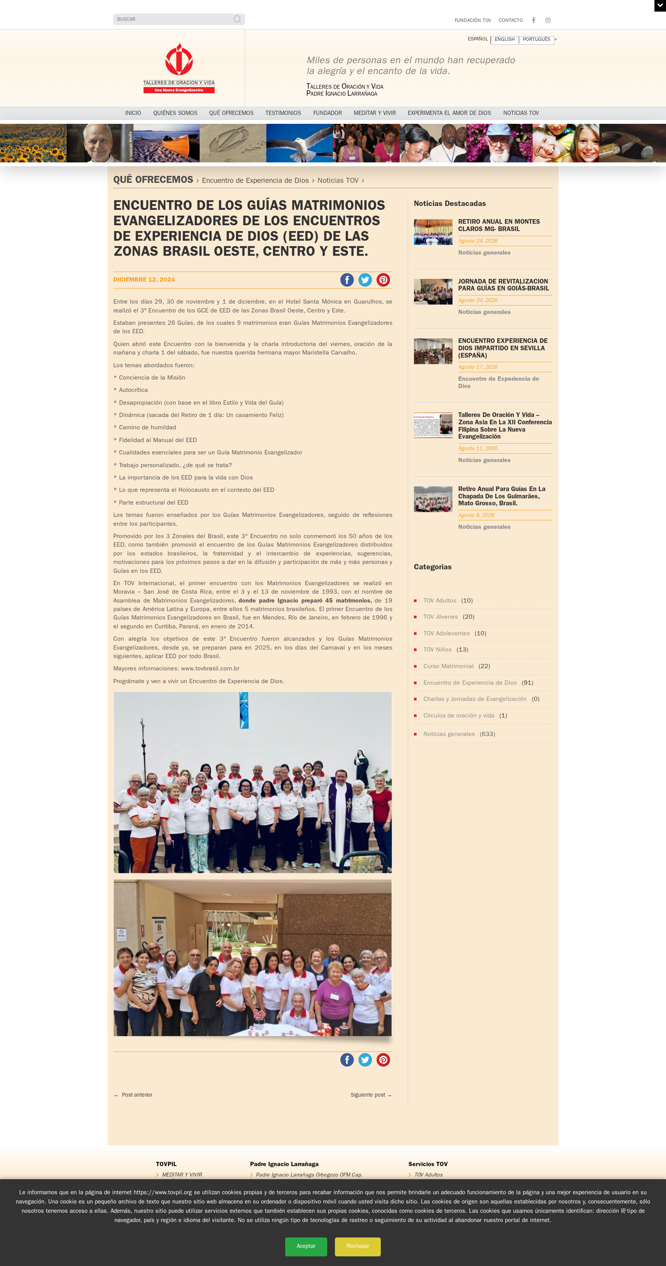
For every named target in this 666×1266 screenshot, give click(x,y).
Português (536, 39)
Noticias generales (484, 253)
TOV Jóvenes (441, 617)
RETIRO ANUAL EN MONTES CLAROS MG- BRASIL (499, 226)
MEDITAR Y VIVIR (182, 1175)
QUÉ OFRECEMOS (153, 181)
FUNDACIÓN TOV (473, 21)
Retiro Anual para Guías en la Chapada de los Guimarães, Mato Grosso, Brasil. (501, 496)
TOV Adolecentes (447, 634)
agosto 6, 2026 (476, 515)
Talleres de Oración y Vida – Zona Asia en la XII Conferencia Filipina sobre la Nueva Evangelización (505, 426)
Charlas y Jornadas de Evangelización (475, 700)
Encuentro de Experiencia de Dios (255, 181)
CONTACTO (511, 21)
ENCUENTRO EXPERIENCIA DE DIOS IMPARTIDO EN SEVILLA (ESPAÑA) (503, 348)
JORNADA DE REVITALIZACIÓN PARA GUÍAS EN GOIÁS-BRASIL (503, 286)
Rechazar (357, 1247)
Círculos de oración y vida (459, 716)
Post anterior (132, 1095)
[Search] (238, 19)
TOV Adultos (440, 601)
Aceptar (306, 1247)
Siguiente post (371, 1095)
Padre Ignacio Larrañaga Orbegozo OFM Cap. (309, 1175)
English (505, 39)
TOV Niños (438, 650)
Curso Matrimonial (449, 667)
